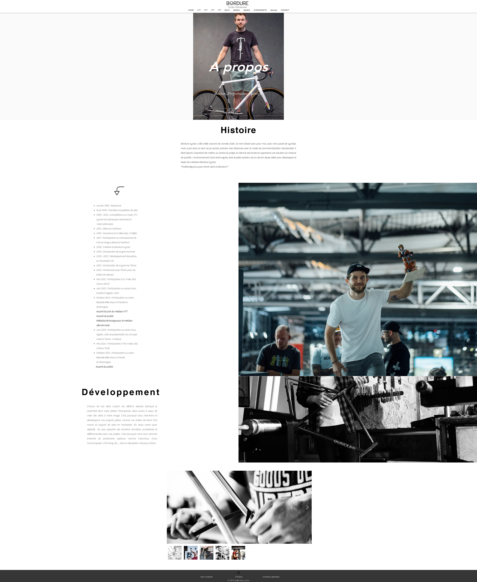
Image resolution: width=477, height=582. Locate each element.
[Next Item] (307, 507)
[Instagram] (238, 572)
